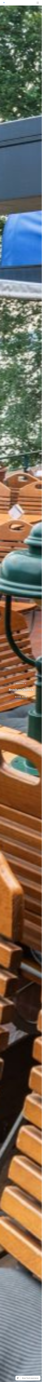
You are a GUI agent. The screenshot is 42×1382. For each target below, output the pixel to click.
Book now (21, 697)
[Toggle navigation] (37, 3)
